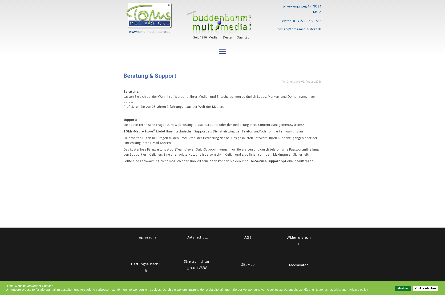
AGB (248, 237)
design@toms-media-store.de (299, 29)
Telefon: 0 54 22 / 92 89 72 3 (300, 21)
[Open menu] (222, 51)
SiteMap (248, 264)
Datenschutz (197, 237)
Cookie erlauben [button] (425, 288)
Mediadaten (299, 264)
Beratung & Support (149, 75)
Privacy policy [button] (358, 289)
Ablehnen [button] (403, 288)
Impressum (146, 237)
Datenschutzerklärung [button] (299, 289)
